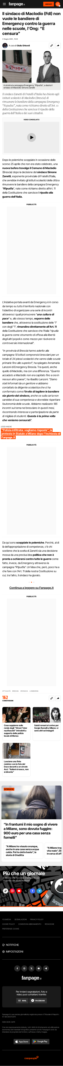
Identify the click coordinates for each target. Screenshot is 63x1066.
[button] (58, 45)
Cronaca (24, 691)
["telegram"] (39, 890)
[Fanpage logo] (17, 4)
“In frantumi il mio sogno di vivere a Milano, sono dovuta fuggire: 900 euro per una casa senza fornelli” (31, 831)
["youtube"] (19, 890)
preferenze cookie (10, 929)
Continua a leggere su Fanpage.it (31, 588)
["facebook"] (32, 890)
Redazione (49, 924)
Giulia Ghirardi (23, 45)
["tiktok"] (5, 890)
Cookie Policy (8, 924)
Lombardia (34, 691)
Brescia (15, 691)
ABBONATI (48, 4)
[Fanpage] (31, 978)
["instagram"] (12, 890)
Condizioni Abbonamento (29, 924)
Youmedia (6, 919)
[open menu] (3, 4)
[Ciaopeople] (31, 1058)
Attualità (6, 691)
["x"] (25, 890)
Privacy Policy (36, 919)
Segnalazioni (21, 919)
